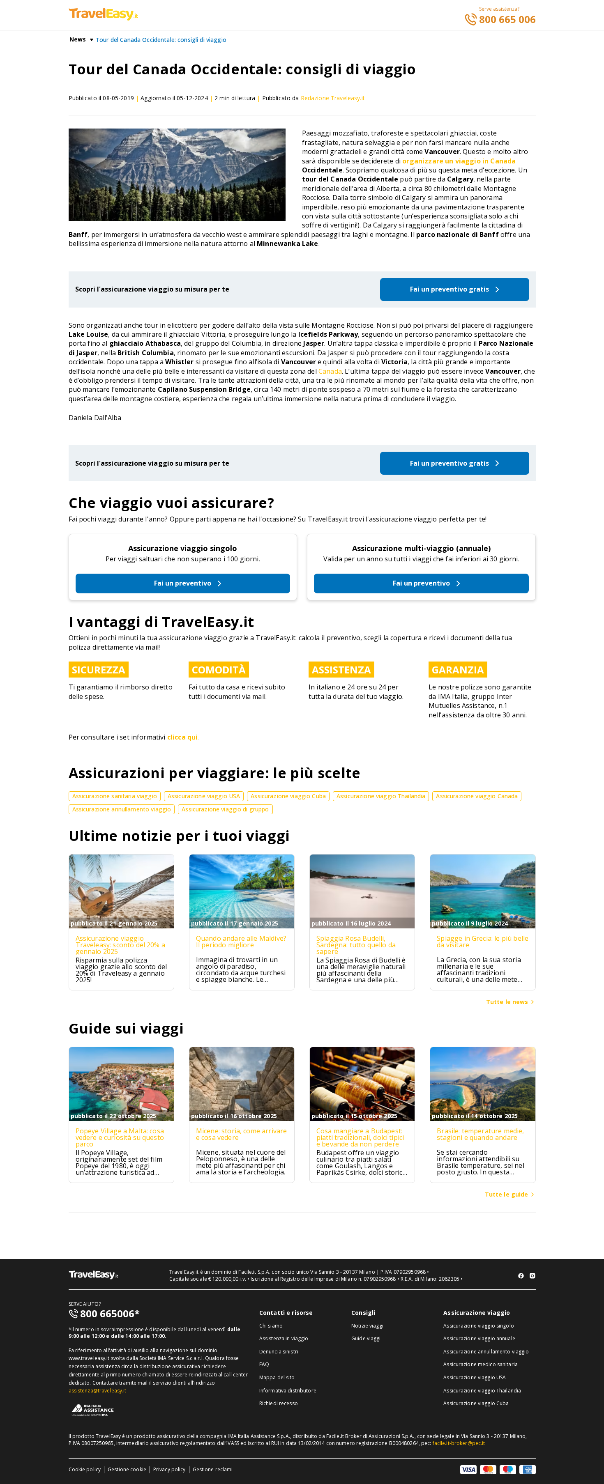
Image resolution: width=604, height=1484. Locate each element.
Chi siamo (271, 1325)
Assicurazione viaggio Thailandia (482, 1390)
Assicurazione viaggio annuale (479, 1338)
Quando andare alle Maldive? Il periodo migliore (241, 941)
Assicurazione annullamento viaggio (486, 1351)
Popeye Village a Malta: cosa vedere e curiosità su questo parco (120, 1137)
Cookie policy (85, 1469)
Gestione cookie (127, 1469)
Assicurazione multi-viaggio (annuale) (421, 548)
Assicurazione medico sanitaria (480, 1364)
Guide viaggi (365, 1338)
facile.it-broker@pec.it (459, 1443)
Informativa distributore (287, 1390)
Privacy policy (169, 1469)
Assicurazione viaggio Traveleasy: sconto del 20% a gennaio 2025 (120, 945)
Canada (330, 371)
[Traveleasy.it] (103, 18)
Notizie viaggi (367, 1325)
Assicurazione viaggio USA (474, 1377)
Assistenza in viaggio (284, 1338)
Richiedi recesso (278, 1403)
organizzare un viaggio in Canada (459, 160)
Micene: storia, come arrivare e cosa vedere (241, 1134)
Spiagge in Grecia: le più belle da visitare (482, 941)
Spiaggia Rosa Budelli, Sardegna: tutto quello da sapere (356, 945)
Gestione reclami (213, 1469)
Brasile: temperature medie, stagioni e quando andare (480, 1134)
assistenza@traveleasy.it (98, 1390)
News (77, 39)
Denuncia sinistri (278, 1351)
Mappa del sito (277, 1377)
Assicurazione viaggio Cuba (476, 1403)
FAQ (264, 1364)
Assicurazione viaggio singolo (182, 548)
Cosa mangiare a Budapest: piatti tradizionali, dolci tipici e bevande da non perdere (360, 1137)
